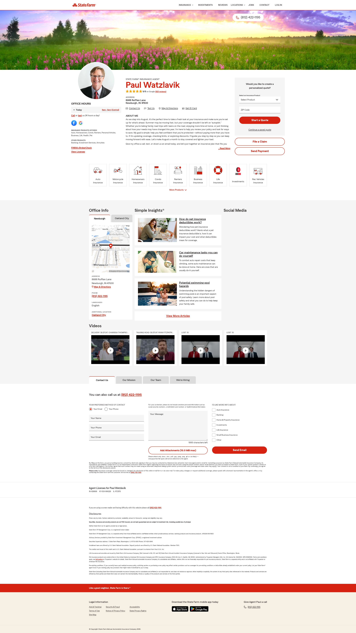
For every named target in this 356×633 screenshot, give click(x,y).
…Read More (224, 148)
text (80, 115)
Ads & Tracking (95, 607)
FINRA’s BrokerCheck (81, 148)
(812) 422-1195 (99, 296)
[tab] (99, 219)
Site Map (92, 615)
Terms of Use (94, 611)
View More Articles (178, 316)
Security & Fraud (113, 607)
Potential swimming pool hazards (194, 284)
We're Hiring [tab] (183, 380)
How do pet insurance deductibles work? (192, 221)
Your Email (97, 409)
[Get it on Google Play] (199, 609)
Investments (205, 5)
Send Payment (260, 151)
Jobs (251, 5)
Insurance (185, 5)
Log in (278, 5)
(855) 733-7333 (136, 472)
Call (73, 115)
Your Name (96, 418)
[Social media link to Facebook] (74, 123)
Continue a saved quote (260, 130)
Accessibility (135, 607)
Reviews (223, 5)
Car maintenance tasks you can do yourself (198, 254)
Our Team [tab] (156, 380)
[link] (84, 5)
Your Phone (113, 409)
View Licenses (78, 152)
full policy (99, 559)
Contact (264, 5)
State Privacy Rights (138, 611)
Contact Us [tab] (102, 380)
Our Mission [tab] (129, 380)
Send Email (239, 450)
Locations (237, 5)
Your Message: (157, 414)
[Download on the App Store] (180, 609)
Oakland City (99, 315)
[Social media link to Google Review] (80, 123)
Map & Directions (102, 287)
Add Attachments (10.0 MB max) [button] (178, 450)
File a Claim (260, 141)
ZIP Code (245, 110)
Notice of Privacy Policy (115, 611)
